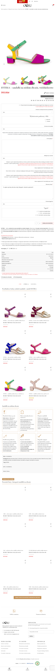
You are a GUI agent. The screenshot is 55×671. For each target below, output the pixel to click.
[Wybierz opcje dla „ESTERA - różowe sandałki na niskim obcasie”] (51, 331)
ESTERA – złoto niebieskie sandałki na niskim (12, 357)
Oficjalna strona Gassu (25, 659)
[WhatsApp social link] (16, 249)
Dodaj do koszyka (47, 223)
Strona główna (4, 9)
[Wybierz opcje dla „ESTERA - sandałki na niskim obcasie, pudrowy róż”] (51, 367)
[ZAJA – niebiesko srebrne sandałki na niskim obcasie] (14, 535)
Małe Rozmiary (44, 458)
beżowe (48, 119)
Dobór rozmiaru (4, 643)
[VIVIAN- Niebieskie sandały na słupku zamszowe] (40, 535)
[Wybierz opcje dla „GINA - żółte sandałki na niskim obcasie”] (25, 560)
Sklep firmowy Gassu (13, 9)
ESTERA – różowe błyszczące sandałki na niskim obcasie (14, 320)
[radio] (31, 100)
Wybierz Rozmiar (49, 98)
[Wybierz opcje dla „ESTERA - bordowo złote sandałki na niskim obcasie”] (51, 294)
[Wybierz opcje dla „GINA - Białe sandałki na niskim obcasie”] (51, 487)
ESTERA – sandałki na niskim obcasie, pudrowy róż (39, 393)
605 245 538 (11, 632)
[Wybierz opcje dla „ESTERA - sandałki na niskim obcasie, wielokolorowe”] (25, 367)
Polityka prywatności (42, 646)
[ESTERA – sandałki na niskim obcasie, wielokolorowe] (14, 379)
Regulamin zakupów (42, 648)
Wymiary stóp (49, 184)
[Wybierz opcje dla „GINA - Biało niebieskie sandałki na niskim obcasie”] (51, 560)
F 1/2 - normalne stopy (45, 213)
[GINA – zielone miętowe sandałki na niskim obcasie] (14, 498)
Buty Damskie (21, 9)
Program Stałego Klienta (43, 651)
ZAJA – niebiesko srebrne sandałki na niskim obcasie (13, 550)
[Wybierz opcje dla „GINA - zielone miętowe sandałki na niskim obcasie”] (25, 487)
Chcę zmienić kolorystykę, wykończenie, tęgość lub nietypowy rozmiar (36, 105)
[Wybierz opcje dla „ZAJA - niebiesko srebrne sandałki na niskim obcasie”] (25, 524)
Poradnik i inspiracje (5, 653)
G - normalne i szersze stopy (43, 215)
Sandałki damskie (16, 460)
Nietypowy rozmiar (48, 155)
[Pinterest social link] (13, 249)
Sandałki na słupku (25, 460)
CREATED (23, 663)
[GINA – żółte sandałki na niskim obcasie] (14, 572)
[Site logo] (27, 5)
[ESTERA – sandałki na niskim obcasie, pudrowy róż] (40, 379)
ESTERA (7, 462)
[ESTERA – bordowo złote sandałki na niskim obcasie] (40, 305)
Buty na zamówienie (5, 646)
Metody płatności (41, 643)
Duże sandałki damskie (35, 458)
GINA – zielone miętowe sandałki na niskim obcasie (13, 514)
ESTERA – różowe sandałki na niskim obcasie (37, 357)
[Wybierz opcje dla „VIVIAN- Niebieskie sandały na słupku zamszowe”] (51, 524)
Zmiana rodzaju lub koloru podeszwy (44, 109)
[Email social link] (11, 249)
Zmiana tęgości (49, 201)
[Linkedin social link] (15, 249)
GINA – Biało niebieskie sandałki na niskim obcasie (38, 587)
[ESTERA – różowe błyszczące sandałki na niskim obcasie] (14, 305)
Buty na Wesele (18, 458)
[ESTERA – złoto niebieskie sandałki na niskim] (14, 342)
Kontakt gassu (40, 653)
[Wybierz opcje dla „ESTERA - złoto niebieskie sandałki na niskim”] (25, 331)
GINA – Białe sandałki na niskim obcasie (36, 514)
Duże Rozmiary (26, 458)
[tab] (20, 284)
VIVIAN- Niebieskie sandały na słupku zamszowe (38, 550)
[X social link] (9, 249)
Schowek (3, 651)
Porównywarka (4, 648)
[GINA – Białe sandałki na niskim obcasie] (40, 498)
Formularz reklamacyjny (24, 653)
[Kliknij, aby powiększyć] (4, 64)
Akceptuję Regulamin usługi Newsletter (39, 628)
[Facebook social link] (7, 249)
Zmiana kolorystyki (48, 126)
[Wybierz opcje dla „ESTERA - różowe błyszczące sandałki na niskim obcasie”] (25, 294)
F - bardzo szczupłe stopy (44, 211)
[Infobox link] (14, 612)
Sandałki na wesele (34, 460)
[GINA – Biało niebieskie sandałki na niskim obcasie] (40, 572)
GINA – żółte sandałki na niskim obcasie (11, 587)
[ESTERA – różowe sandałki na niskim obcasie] (40, 342)
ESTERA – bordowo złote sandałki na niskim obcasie (39, 320)
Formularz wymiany (23, 648)
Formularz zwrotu (23, 651)
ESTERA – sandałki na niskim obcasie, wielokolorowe (13, 393)
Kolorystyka (50, 138)
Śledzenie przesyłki (23, 646)
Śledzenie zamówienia (24, 643)
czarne (48, 121)
